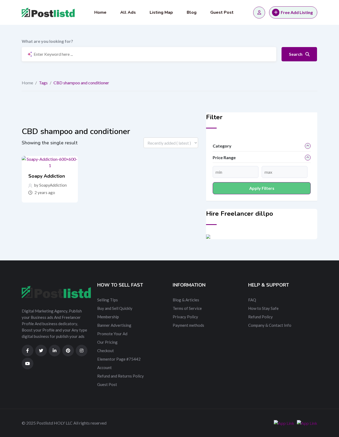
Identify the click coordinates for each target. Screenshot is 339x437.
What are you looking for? (47, 41)
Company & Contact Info (269, 325)
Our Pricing (107, 342)
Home (100, 12)
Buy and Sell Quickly (114, 308)
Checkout (105, 350)
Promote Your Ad (112, 333)
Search (296, 54)
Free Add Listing (297, 12)
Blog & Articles (186, 299)
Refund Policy (260, 316)
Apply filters (261, 188)
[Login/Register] (259, 13)
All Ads (128, 12)
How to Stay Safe (263, 308)
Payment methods (188, 325)
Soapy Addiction (46, 176)
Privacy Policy (185, 316)
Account (104, 367)
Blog (192, 12)
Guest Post (222, 12)
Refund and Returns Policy (120, 376)
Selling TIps (107, 299)
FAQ (252, 299)
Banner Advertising (114, 325)
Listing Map (161, 12)
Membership (108, 316)
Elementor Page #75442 (119, 359)
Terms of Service (187, 308)
